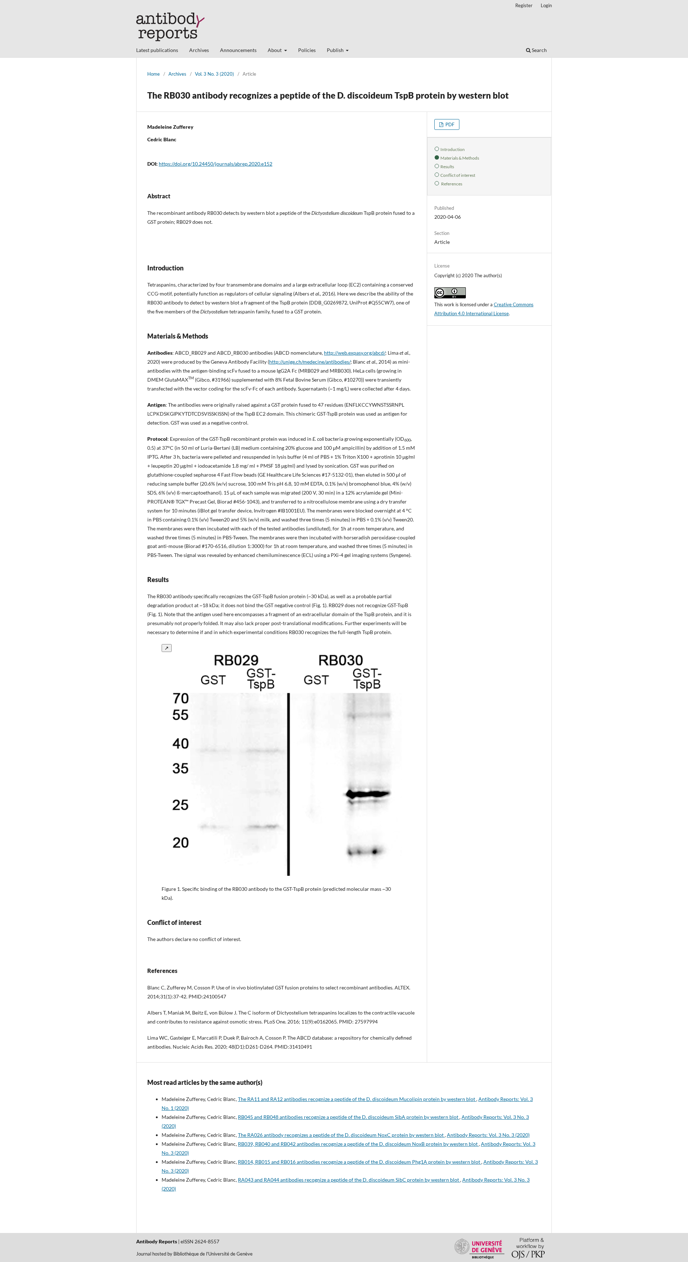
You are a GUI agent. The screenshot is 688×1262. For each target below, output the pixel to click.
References (451, 183)
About (275, 50)
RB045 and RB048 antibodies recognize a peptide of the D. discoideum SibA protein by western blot (348, 1117)
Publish (336, 50)
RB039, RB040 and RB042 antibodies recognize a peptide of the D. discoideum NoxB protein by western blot (358, 1144)
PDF (449, 124)
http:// (331, 353)
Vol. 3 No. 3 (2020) (214, 74)
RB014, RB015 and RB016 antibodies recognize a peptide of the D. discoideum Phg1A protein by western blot (359, 1162)
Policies (307, 50)
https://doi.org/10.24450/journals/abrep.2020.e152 (215, 164)
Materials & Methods (459, 157)
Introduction (452, 149)
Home (153, 74)
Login (546, 5)
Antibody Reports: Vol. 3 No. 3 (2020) (488, 1135)
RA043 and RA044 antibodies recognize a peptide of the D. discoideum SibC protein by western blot (349, 1180)
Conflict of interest (457, 175)
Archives (199, 50)
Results (447, 166)
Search (539, 50)
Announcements (238, 50)
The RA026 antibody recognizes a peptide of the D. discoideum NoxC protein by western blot (341, 1135)
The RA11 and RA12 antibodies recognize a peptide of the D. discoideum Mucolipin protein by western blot (357, 1099)
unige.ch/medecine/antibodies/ (316, 362)
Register (523, 5)
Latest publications (157, 50)
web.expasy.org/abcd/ (361, 353)
